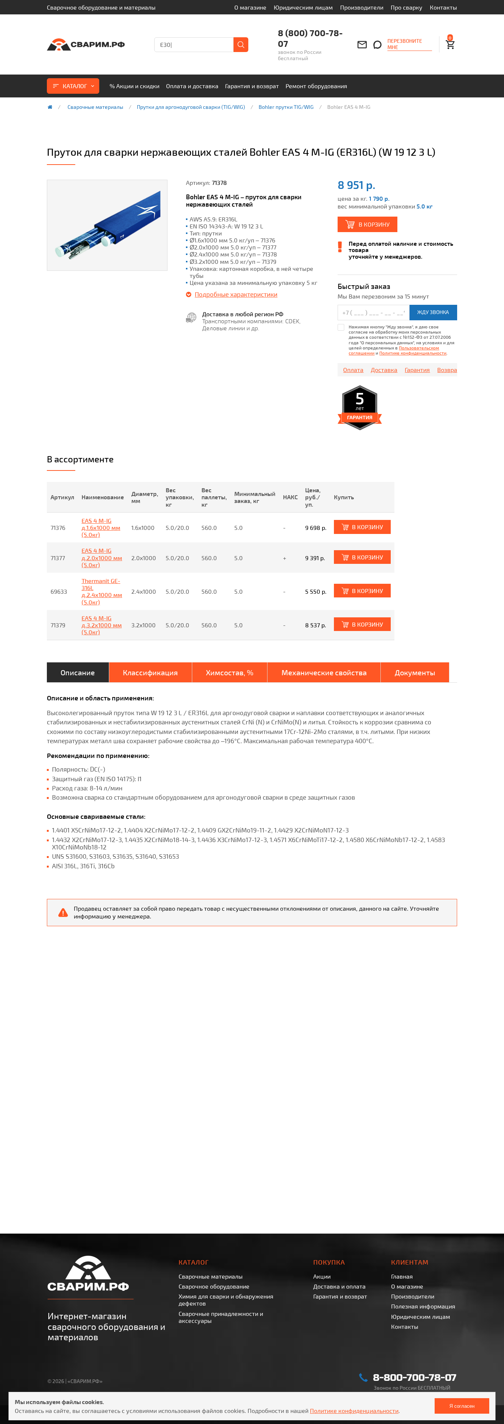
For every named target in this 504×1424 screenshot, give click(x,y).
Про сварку (406, 7)
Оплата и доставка (192, 85)
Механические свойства (324, 672)
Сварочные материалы (95, 107)
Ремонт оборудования (316, 85)
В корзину (374, 224)
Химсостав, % (229, 672)
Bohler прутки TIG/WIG (286, 107)
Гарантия (417, 370)
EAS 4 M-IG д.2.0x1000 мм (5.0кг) (102, 557)
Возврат (448, 370)
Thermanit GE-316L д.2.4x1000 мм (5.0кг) (102, 591)
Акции (322, 1276)
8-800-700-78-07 (414, 1377)
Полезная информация (423, 1306)
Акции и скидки (134, 85)
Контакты (443, 7)
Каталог (75, 85)
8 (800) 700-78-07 (310, 38)
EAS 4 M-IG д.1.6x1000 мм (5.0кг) (101, 527)
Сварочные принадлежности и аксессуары (221, 1317)
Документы (415, 672)
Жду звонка (433, 312)
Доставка (384, 370)
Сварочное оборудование (214, 1286)
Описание (78, 672)
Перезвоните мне (404, 44)
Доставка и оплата (339, 1286)
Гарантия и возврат (252, 85)
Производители (361, 7)
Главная (402, 1276)
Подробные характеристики (236, 294)
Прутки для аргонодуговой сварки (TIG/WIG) (191, 107)
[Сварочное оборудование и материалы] (86, 44)
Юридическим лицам (303, 7)
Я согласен (461, 1406)
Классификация (150, 672)
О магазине (250, 7)
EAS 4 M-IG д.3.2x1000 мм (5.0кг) (102, 624)
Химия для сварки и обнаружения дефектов (226, 1300)
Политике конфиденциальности (412, 352)
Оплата (353, 370)
